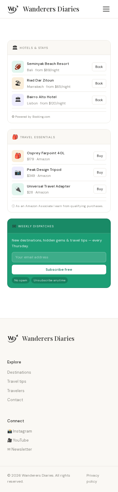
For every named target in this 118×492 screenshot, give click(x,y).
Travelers (16, 390)
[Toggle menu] (106, 9)
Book (99, 67)
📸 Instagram (19, 431)
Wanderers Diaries (51, 8)
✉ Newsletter (19, 449)
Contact (15, 399)
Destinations (19, 372)
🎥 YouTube (18, 440)
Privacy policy (93, 478)
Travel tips (16, 381)
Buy (100, 156)
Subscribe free (59, 269)
